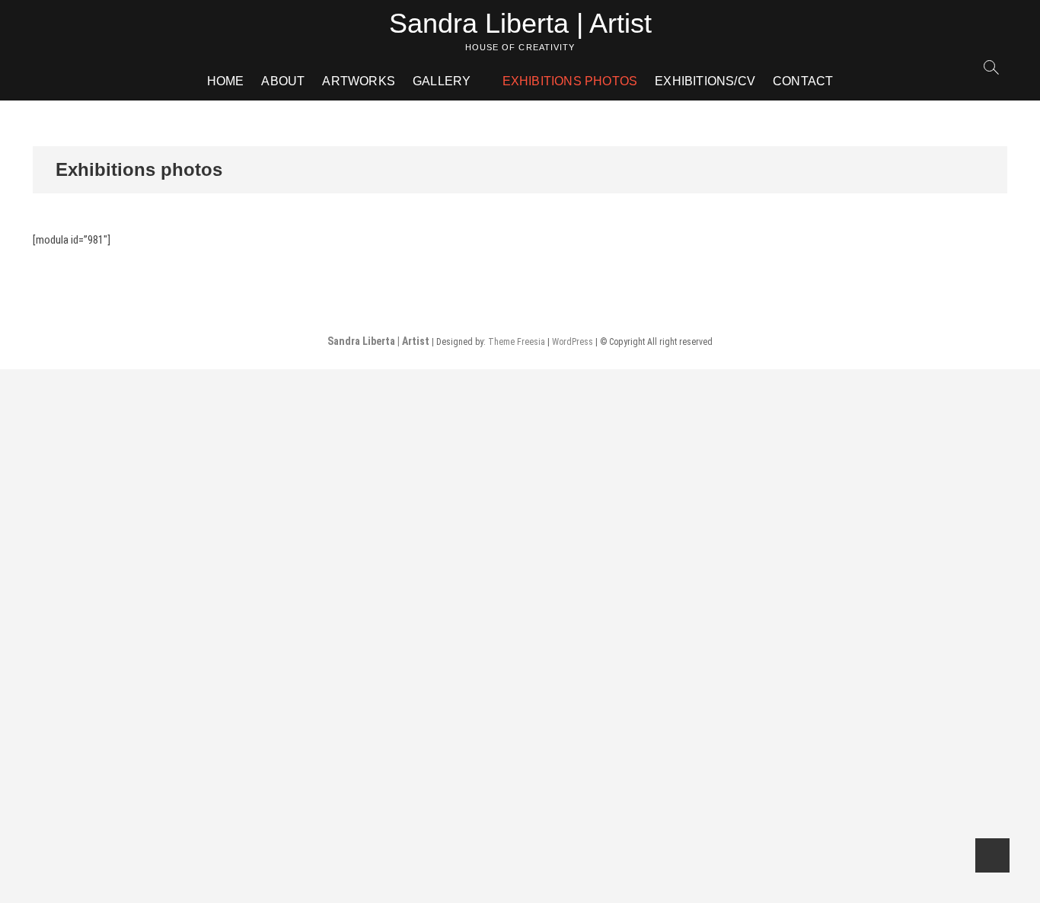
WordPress (572, 342)
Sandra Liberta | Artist (520, 23)
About (283, 81)
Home (225, 81)
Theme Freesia (516, 342)
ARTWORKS (358, 81)
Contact (803, 81)
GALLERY (442, 81)
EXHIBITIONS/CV (705, 81)
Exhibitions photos (570, 81)
